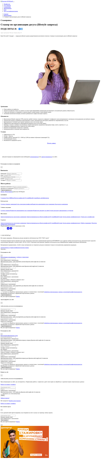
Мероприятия (7, 8)
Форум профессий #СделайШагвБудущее (25, 198)
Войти (2, 395)
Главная (6, 14)
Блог (5, 9)
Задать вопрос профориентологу (72, 216)
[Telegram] (22, 29)
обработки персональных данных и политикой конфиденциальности (63, 292)
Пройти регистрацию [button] (15, 400)
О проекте (3, 198)
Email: (3, 178)
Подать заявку (51, 143)
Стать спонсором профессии (24, 204)
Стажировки (7, 7)
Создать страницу (5, 210)
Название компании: (6, 186)
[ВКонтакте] (20, 29)
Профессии (7, 4)
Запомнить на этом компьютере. (11, 393)
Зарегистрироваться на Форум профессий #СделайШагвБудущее (44, 216)
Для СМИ (9, 198)
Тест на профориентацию (11, 11)
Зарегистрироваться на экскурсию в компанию (13, 216)
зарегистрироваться (46, 156)
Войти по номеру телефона (8, 384)
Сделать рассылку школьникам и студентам (61, 210)
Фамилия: (4, 173)
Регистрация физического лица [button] (9, 335)
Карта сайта (40, 198)
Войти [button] (18, 296)
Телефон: (3, 180)
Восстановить (4, 420)
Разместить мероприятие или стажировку (43, 204)
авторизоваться (34, 156)
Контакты (46, 198)
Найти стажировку (86, 223)
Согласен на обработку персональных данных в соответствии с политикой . (42, 292)
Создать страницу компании (8, 204)
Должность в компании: (7, 188)
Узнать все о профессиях (87, 216)
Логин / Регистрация (6, 191)
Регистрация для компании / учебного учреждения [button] (14, 257)
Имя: (2, 175)
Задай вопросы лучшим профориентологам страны (15, 247)
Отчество (3, 177)
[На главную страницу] (7, 1)
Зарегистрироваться (6, 190)
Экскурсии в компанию (61, 204)
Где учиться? (7, 5)
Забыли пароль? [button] (5, 398)
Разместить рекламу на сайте (41, 210)
